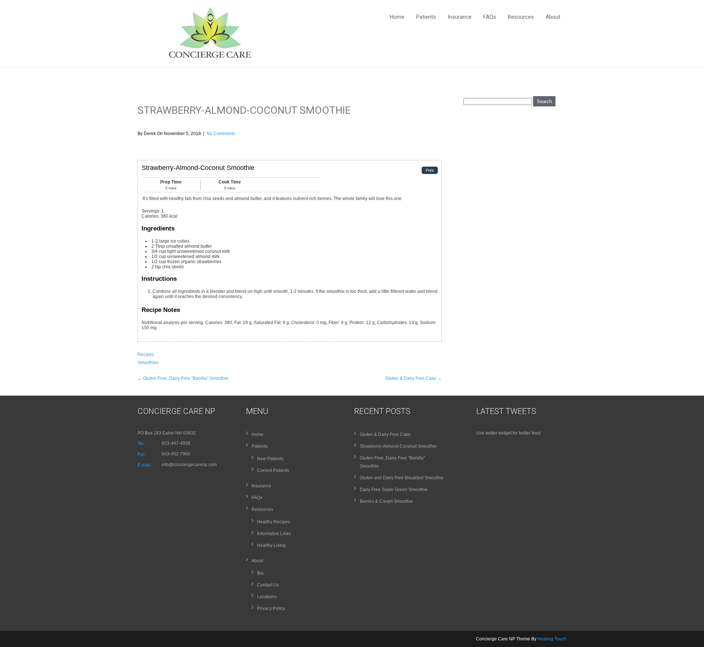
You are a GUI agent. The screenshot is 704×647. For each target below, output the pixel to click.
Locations (266, 596)
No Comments (220, 133)
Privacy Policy (271, 608)
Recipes (146, 354)
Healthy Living (271, 545)
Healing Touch (552, 638)
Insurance (460, 17)
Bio (260, 573)
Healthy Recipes (273, 521)
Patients (426, 17)
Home (397, 17)
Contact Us (268, 585)
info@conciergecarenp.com (189, 464)
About (553, 17)
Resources (521, 17)
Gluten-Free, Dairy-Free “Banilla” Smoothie (183, 378)
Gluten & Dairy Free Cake (413, 378)
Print (430, 170)
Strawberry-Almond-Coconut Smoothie (398, 446)
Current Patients (273, 470)
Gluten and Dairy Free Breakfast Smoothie (402, 477)
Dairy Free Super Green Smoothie (394, 489)
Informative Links (274, 533)
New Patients (270, 458)
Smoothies (148, 362)
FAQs (489, 17)
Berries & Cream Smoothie (386, 501)
